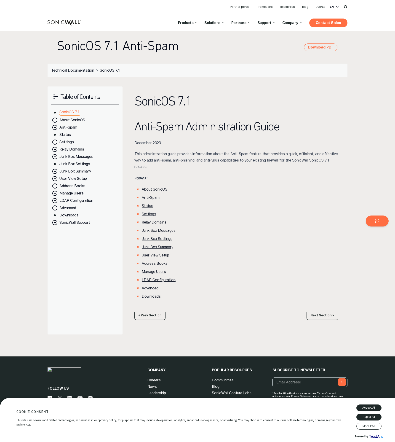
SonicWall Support (74, 222)
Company (290, 23)
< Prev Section (150, 315)
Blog (305, 6)
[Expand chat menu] (377, 221)
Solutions (212, 23)
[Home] (64, 23)
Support (264, 23)
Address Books (72, 186)
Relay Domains (71, 149)
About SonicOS (72, 120)
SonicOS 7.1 (110, 70)
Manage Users (71, 193)
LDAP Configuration (76, 200)
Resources (287, 6)
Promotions (265, 6)
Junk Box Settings (74, 164)
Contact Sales (328, 23)
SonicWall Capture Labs (231, 393)
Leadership (156, 393)
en (332, 6)
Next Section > (322, 315)
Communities (223, 380)
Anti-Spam (68, 127)
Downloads (68, 215)
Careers (154, 380)
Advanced (67, 208)
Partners (238, 23)
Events (320, 6)
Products (186, 23)
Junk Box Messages (76, 156)
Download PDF (321, 47)
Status (65, 134)
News (152, 386)
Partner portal (239, 6)
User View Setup (73, 178)
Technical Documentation (72, 70)
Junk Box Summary (75, 171)
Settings (66, 142)
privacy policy (107, 420)
